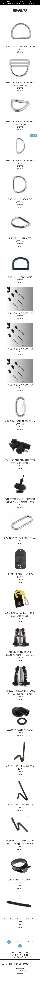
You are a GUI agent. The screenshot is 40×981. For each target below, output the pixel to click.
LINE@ (20, 971)
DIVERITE (20, 49)
